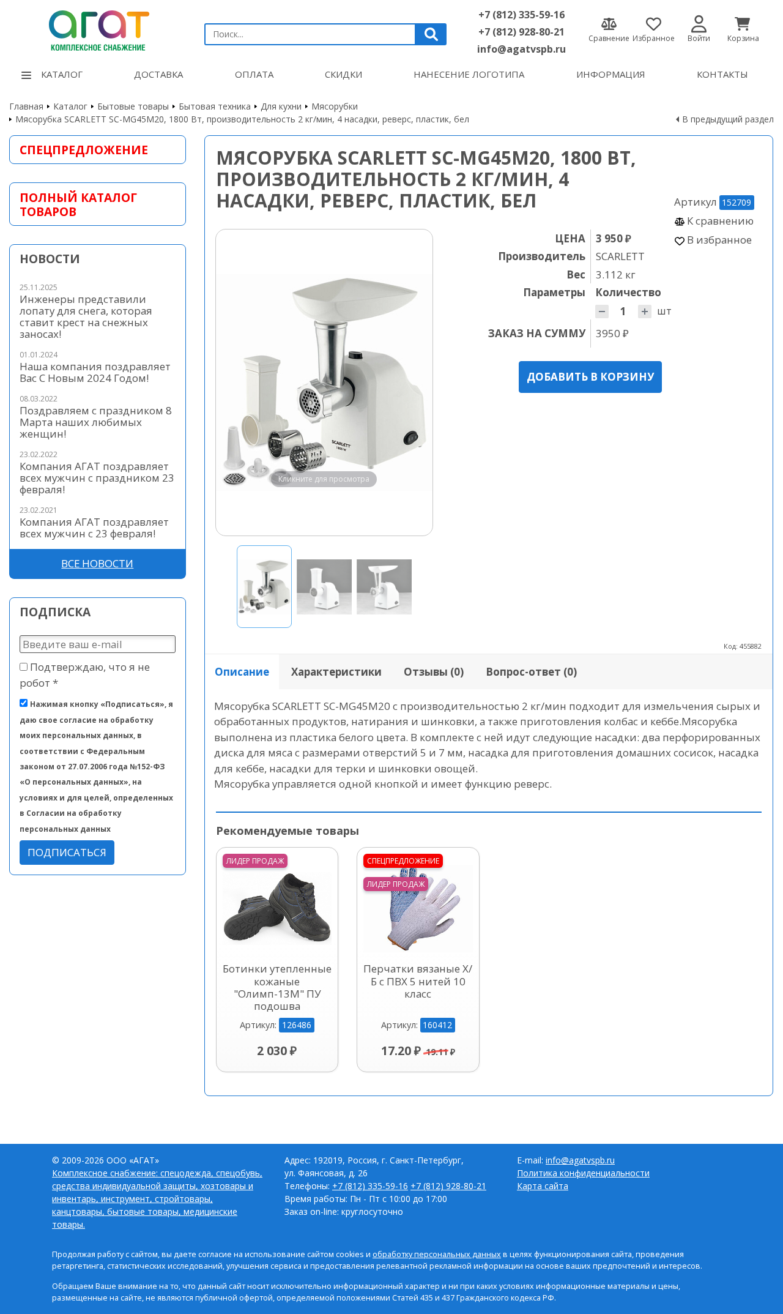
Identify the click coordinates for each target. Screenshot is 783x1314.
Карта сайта (542, 1186)
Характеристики (336, 672)
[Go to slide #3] (384, 586)
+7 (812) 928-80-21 (521, 32)
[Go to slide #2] (324, 586)
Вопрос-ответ (531, 672)
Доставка (158, 74)
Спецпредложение (84, 150)
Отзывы (434, 672)
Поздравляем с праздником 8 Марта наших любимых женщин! (96, 422)
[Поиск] (431, 34)
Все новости (97, 563)
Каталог (62, 74)
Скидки (343, 74)
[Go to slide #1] (264, 586)
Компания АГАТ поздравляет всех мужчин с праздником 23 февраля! (97, 477)
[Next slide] (411, 382)
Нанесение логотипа (469, 74)
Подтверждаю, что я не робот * (85, 674)
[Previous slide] (236, 382)
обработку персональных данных (437, 1254)
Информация (610, 74)
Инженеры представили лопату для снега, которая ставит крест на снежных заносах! (86, 316)
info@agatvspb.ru (521, 49)
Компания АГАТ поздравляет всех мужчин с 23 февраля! (94, 527)
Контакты (722, 74)
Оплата (254, 74)
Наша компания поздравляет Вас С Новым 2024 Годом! (95, 372)
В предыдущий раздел (728, 119)
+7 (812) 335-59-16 (521, 14)
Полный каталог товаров (78, 204)
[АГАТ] (97, 28)
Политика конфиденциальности (583, 1173)
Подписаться (67, 852)
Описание (242, 672)
